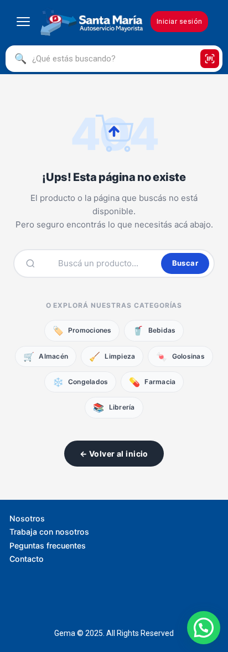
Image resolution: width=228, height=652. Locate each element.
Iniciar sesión (180, 21)
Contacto (26, 558)
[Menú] (23, 22)
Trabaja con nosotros (49, 531)
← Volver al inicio (114, 453)
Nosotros (27, 518)
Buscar (185, 262)
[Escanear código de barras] (209, 58)
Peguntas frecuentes (47, 545)
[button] (203, 627)
